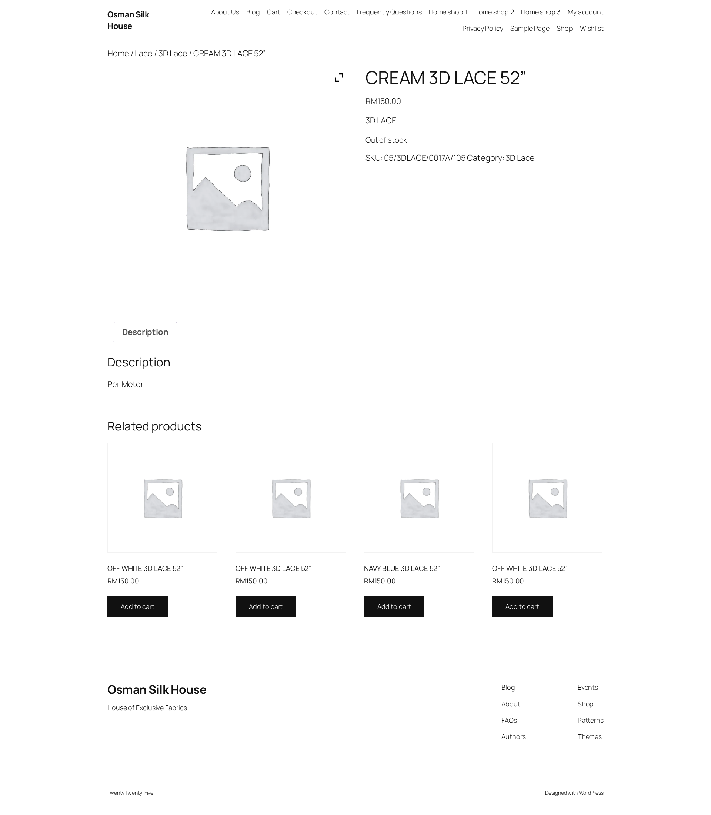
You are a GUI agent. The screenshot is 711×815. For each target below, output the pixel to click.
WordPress (591, 792)
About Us (225, 11)
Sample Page (530, 28)
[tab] (145, 332)
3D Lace (172, 53)
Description (145, 331)
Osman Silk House (128, 20)
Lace (144, 53)
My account (586, 11)
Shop (565, 28)
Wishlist (592, 28)
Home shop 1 (448, 11)
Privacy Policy (483, 28)
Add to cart (137, 606)
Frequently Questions (389, 11)
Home (118, 53)
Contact (337, 11)
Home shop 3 (541, 11)
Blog (253, 11)
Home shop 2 (494, 11)
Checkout (302, 11)
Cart (273, 11)
